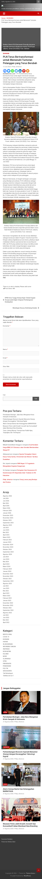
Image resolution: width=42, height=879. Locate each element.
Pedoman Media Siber (8, 842)
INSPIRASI (6, 649)
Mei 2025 (6, 532)
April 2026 (6, 506)
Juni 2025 (6, 530)
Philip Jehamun (17, 66)
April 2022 (6, 622)
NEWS (5, 656)
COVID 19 (6, 637)
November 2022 (8, 605)
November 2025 (8, 518)
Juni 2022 (6, 617)
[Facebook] (5, 71)
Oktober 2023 (7, 579)
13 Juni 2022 (7, 66)
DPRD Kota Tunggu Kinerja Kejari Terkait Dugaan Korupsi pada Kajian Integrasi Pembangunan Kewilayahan (20, 300)
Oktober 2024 (7, 549)
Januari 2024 (7, 571)
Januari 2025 (7, 542)
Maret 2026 (6, 508)
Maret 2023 (6, 596)
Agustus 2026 (7, 496)
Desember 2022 (8, 603)
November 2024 (8, 547)
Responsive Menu (38, 1)
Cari (4, 395)
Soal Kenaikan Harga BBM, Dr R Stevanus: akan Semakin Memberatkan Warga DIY (20, 447)
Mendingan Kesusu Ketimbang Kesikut (25, 308)
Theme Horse (30, 873)
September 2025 (8, 523)
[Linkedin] (20, 71)
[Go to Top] (39, 870)
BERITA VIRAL (7, 634)
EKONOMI (6, 53)
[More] (27, 71)
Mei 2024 (6, 561)
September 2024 (8, 552)
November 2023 (8, 576)
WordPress (27, 876)
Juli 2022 (6, 615)
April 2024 (6, 564)
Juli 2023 (6, 586)
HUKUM (5, 642)
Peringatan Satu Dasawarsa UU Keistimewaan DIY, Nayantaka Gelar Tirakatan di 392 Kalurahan (20, 472)
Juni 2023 (6, 588)
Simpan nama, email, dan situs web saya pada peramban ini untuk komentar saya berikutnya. (17, 378)
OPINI (5, 661)
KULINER (5, 654)
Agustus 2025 (7, 525)
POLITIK (5, 668)
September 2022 (8, 610)
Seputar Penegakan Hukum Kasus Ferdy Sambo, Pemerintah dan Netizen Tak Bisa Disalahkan (20, 456)
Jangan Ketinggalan (12, 688)
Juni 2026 (6, 501)
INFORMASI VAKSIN (9, 646)
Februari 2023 (7, 598)
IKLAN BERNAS (8, 644)
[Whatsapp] (12, 71)
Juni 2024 (6, 559)
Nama (5, 349)
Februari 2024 (7, 569)
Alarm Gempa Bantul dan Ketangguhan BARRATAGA (19, 423)
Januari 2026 (7, 513)
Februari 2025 (7, 540)
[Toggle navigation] (4, 13)
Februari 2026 (7, 510)
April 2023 (6, 593)
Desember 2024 (8, 544)
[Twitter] (16, 71)
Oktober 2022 (7, 608)
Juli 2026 (6, 498)
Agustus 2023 (7, 583)
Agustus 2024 (7, 554)
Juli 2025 (6, 527)
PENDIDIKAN (7, 666)
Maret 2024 (6, 566)
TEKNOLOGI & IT (8, 676)
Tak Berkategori (8, 673)
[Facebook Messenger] (8, 71)
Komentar (6, 326)
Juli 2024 (6, 557)
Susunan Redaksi (6, 839)
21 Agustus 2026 (8, 721)
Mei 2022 (6, 620)
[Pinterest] (24, 71)
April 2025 (6, 535)
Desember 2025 (8, 515)
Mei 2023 (6, 591)
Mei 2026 (6, 503)
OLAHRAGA (6, 659)
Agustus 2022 (7, 613)
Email (5, 358)
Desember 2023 (8, 574)
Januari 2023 (7, 600)
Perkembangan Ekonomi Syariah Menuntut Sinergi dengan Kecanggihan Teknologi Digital (20, 754)
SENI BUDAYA (7, 671)
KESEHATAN (7, 651)
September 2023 (8, 581)
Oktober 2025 (7, 520)
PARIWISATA (7, 663)
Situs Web (6, 366)
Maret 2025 (6, 537)
